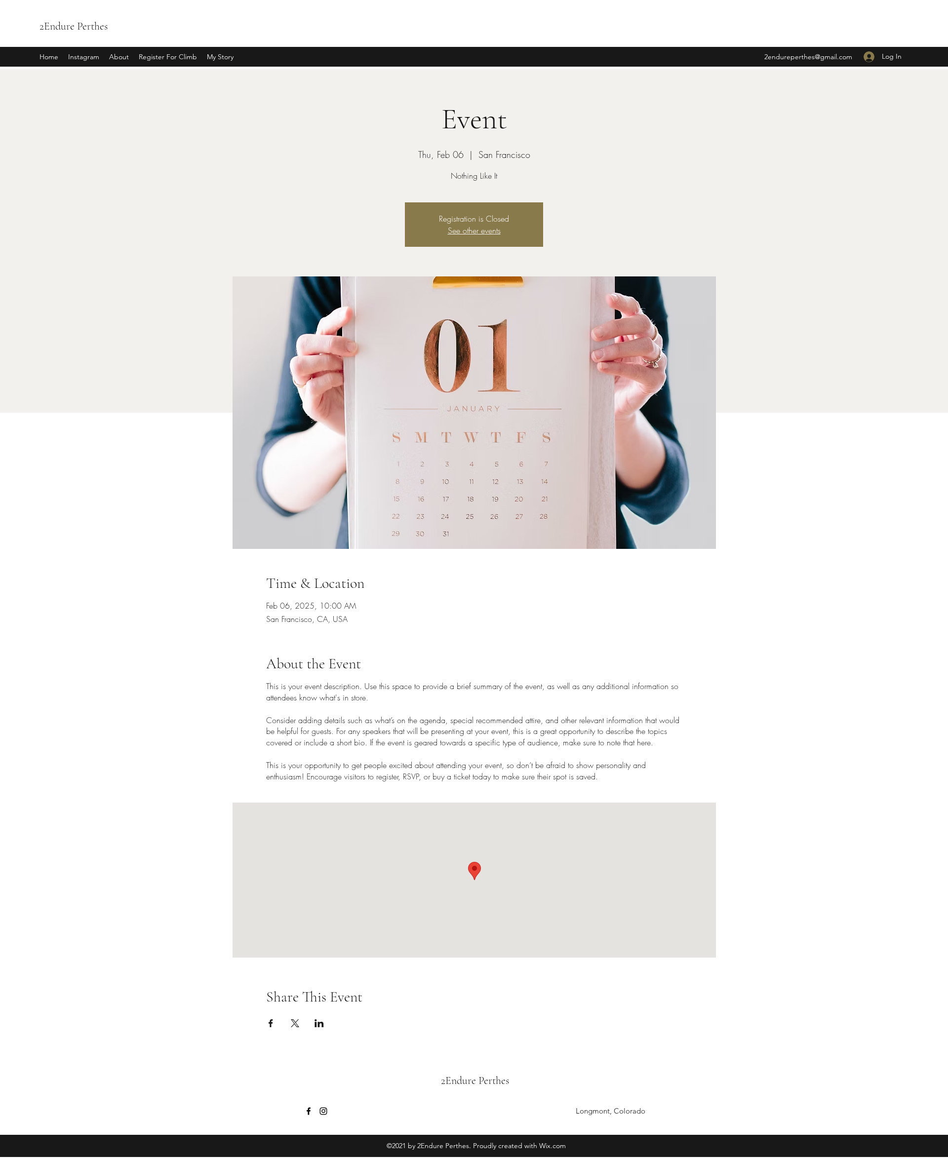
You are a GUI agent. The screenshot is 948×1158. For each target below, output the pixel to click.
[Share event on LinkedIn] (319, 1023)
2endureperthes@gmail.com (808, 56)
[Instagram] (323, 1111)
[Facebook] (309, 1111)
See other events (474, 230)
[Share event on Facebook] (271, 1023)
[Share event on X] (295, 1023)
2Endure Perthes (74, 26)
